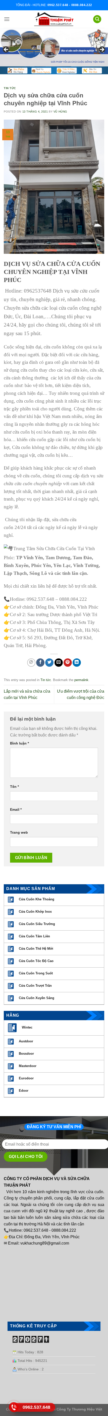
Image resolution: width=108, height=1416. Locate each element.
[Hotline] (14, 1407)
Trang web (19, 832)
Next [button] (101, 50)
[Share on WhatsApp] (31, 662)
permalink (81, 680)
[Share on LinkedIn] (77, 662)
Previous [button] (6, 50)
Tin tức (10, 88)
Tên (14, 787)
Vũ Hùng (60, 111)
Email (16, 809)
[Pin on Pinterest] (68, 662)
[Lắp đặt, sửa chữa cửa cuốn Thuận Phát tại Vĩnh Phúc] (54, 19)
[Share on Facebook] (40, 662)
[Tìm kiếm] (97, 19)
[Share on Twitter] (49, 662)
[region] (54, 51)
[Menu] (7, 19)
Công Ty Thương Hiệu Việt (79, 1409)
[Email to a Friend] (59, 662)
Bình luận (19, 743)
